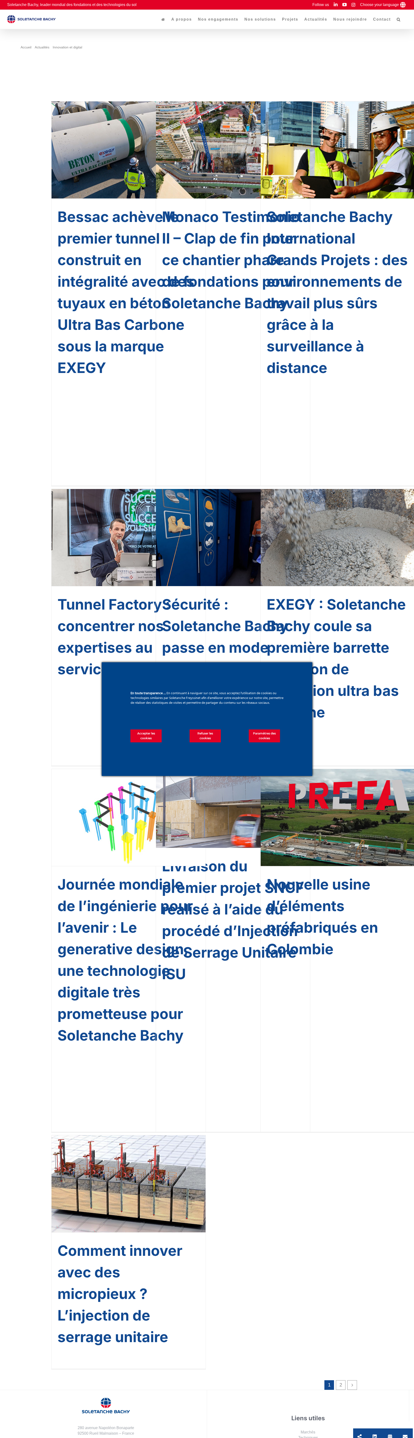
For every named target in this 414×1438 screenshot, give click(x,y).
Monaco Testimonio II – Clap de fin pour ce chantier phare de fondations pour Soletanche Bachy (231, 260)
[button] (399, 19)
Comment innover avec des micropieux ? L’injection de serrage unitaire (120, 1293)
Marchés (308, 1432)
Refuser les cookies (205, 736)
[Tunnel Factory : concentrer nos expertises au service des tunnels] (129, 537)
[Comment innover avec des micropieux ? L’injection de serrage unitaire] (129, 1183)
